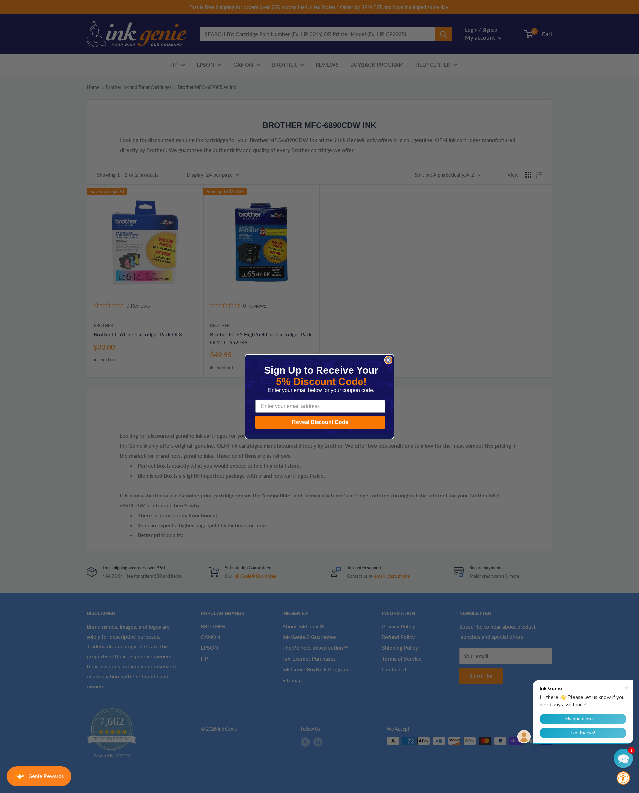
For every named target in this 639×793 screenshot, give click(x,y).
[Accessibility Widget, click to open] (623, 778)
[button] (623, 758)
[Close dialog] (388, 360)
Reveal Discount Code (320, 422)
